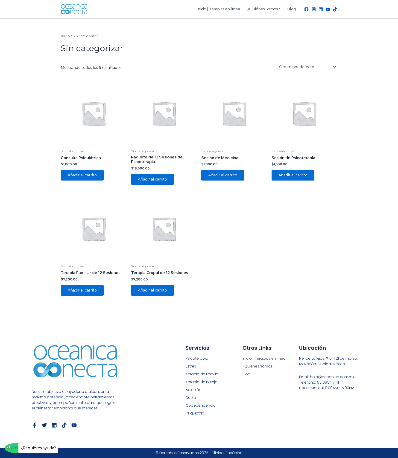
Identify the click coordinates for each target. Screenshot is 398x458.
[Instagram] (313, 9)
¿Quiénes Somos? (263, 9)
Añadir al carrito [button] (82, 175)
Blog (291, 9)
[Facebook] (306, 9)
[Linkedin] (321, 9)
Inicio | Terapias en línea (218, 9)
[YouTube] (328, 9)
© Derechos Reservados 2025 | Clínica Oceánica (199, 452)
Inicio (65, 36)
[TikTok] (335, 9)
